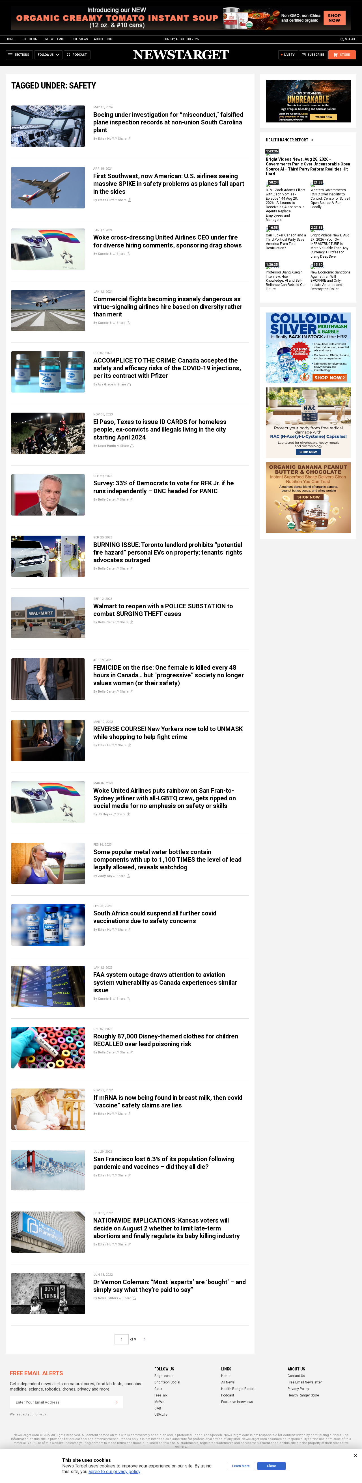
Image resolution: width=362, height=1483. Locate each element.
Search (350, 39)
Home (10, 39)
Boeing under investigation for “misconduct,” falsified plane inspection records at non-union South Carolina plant (168, 122)
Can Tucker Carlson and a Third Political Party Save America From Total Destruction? (286, 242)
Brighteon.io (163, 1376)
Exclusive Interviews (237, 1402)
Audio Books (103, 39)
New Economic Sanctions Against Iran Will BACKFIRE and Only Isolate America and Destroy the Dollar (331, 280)
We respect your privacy (28, 1414)
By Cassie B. (102, 254)
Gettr (158, 1389)
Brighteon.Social (167, 1382)
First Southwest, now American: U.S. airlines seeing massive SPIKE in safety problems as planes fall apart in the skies (168, 184)
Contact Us (296, 1376)
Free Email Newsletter (305, 1382)
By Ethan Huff (103, 139)
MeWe (159, 1402)
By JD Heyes (103, 814)
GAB (157, 1408)
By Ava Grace (103, 384)
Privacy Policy (298, 1389)
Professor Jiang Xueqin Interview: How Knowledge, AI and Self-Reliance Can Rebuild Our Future (286, 280)
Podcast (227, 1395)
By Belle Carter (104, 499)
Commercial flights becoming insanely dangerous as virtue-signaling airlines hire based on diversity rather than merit (167, 307)
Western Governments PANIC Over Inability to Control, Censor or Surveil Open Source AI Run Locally (330, 198)
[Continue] (117, 1402)
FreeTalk (160, 1395)
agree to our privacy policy (114, 1471)
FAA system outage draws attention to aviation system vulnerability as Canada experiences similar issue (165, 982)
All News (228, 1382)
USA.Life (160, 1415)
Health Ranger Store (303, 1395)
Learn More (241, 1466)
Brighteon (29, 39)
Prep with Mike (54, 39)
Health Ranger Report (287, 140)
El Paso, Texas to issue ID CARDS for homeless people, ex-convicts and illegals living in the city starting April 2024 (160, 429)
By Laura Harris (104, 446)
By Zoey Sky (102, 876)
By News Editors (105, 1298)
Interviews (80, 39)
